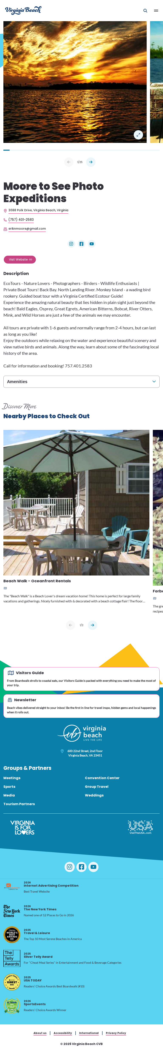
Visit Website (18, 259)
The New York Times (40, 907)
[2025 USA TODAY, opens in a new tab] (11, 982)
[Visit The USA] (140, 827)
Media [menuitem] (9, 795)
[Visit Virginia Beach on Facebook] (81, 867)
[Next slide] (92, 625)
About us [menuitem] (40, 1033)
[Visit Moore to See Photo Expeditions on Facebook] (81, 244)
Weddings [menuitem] (94, 795)
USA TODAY (33, 979)
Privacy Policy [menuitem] (116, 1033)
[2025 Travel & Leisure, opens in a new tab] (11, 934)
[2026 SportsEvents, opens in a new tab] (11, 1005)
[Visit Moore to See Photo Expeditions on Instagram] (71, 244)
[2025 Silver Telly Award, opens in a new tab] (11, 958)
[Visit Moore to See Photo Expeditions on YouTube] (92, 244)
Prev (68, 162)
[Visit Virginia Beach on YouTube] (93, 867)
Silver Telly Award (38, 955)
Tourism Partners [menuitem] (19, 804)
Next (91, 162)
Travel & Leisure (37, 931)
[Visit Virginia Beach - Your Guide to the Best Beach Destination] (23, 10)
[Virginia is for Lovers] (22, 827)
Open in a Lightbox (138, 134)
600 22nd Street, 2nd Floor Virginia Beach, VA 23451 (85, 753)
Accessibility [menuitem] (63, 1033)
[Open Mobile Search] (145, 10)
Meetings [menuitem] (11, 778)
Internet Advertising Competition (51, 884)
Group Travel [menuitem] (96, 786)
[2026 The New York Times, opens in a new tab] (11, 911)
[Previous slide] (70, 625)
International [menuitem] (89, 1033)
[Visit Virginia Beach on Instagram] (70, 867)
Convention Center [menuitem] (102, 778)
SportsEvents (35, 1002)
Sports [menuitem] (9, 786)
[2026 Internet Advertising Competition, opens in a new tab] (11, 887)
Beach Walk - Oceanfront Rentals (37, 581)
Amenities (17, 381)
